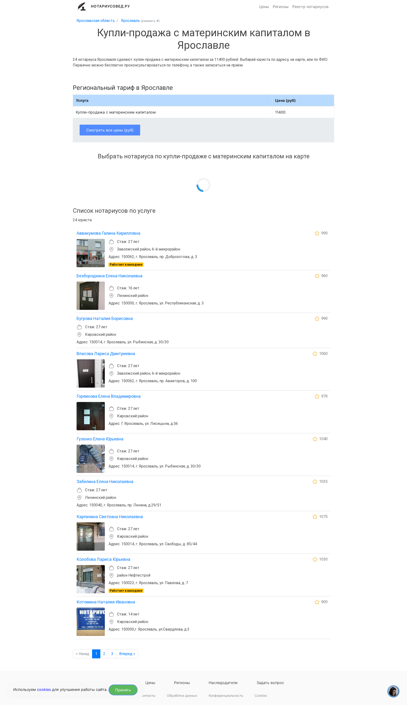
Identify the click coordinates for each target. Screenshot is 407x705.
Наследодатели (223, 682)
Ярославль (130, 20)
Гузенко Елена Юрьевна (100, 438)
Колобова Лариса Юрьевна (103, 559)
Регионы (281, 6)
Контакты (147, 695)
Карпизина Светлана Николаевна (110, 516)
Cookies (261, 695)
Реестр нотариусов (310, 6)
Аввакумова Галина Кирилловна (108, 233)
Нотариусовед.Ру (110, 6)
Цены (264, 6)
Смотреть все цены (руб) (110, 130)
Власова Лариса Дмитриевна (106, 353)
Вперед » (127, 654)
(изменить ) (150, 21)
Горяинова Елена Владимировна (109, 396)
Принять (123, 690)
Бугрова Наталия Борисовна (105, 318)
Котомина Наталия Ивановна (106, 601)
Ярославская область (96, 20)
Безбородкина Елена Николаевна (109, 275)
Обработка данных (182, 695)
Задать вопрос (270, 682)
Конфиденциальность (226, 695)
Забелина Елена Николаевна (105, 481)
